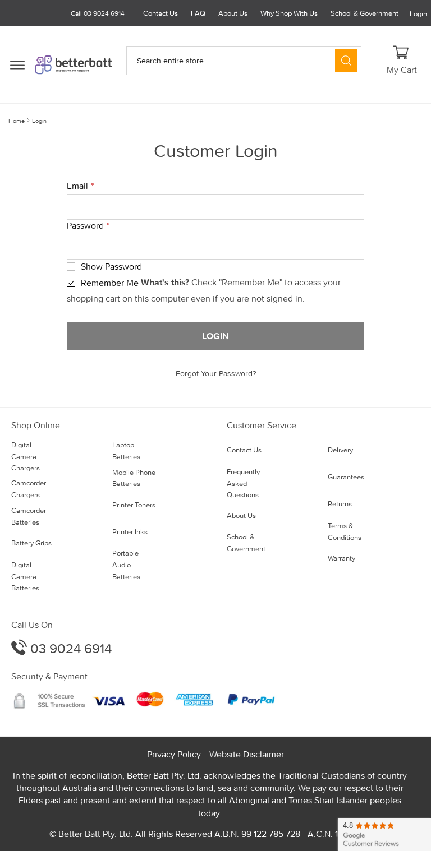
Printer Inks (130, 531)
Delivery (340, 450)
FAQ (198, 13)
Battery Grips (31, 543)
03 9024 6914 (69, 648)
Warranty (341, 558)
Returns (340, 503)
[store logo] (73, 65)
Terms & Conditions (344, 531)
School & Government (364, 13)
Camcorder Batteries (28, 516)
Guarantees (346, 477)
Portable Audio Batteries (126, 564)
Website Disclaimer (246, 754)
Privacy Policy (174, 754)
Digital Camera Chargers (25, 456)
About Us (232, 13)
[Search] (346, 60)
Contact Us (160, 13)
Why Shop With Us (289, 13)
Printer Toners (133, 505)
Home (16, 120)
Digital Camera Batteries (25, 576)
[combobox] (243, 60)
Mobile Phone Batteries (133, 478)
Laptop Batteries (126, 450)
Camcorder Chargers (28, 488)
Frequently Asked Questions (243, 483)
